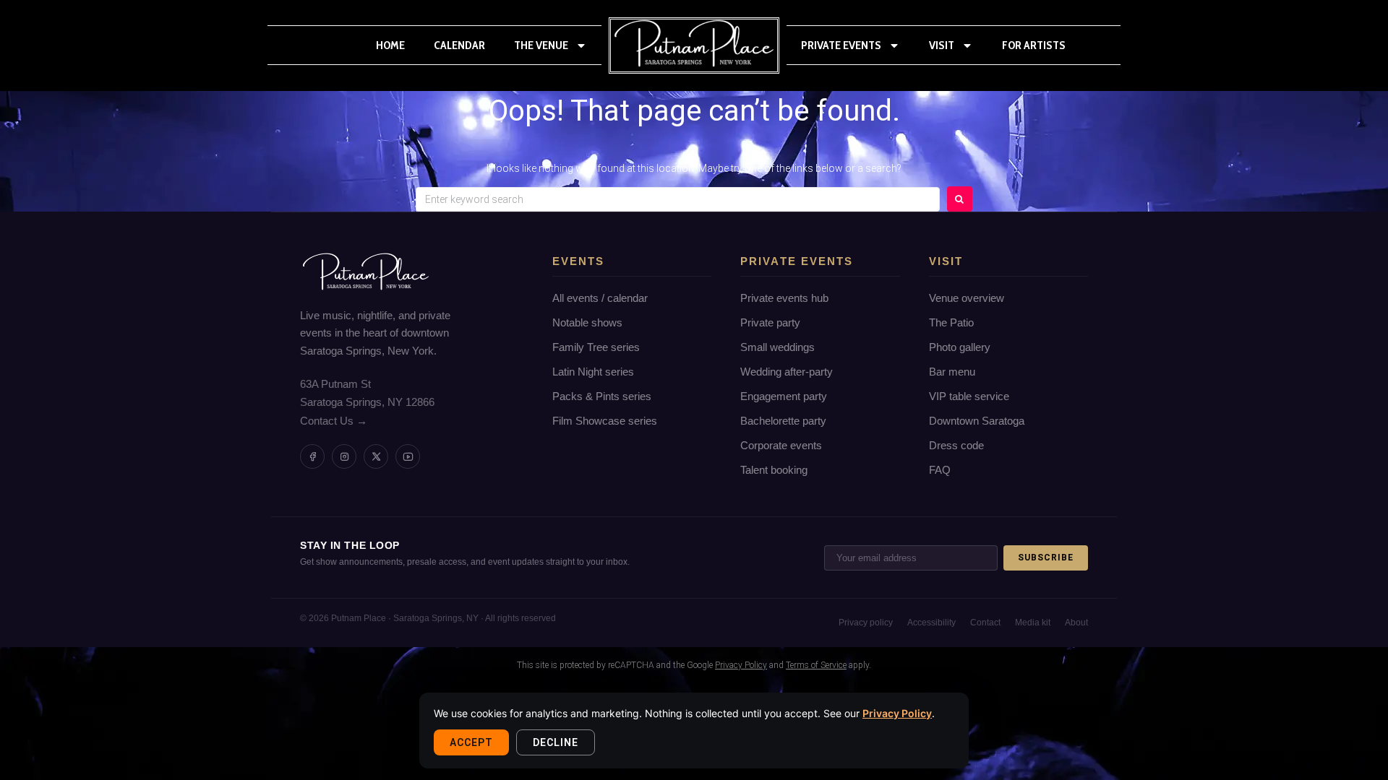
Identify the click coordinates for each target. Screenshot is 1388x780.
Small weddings (777, 347)
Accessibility (931, 623)
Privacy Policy (897, 713)
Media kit (1032, 623)
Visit (941, 45)
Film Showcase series (604, 421)
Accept (471, 742)
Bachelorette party (783, 421)
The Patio (951, 322)
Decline (555, 742)
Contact (985, 623)
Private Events (841, 45)
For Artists (1034, 45)
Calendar (459, 45)
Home (390, 45)
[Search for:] (678, 199)
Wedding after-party (786, 371)
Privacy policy (866, 623)
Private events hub (784, 298)
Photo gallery (959, 347)
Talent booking (773, 470)
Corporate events (781, 445)
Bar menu (952, 371)
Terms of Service (816, 665)
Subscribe (1046, 557)
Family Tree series (596, 347)
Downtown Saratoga (976, 421)
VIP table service (969, 396)
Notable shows (587, 322)
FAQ (940, 470)
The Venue (541, 45)
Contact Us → (333, 421)
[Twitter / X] (376, 456)
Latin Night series (593, 371)
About (1076, 623)
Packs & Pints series (601, 396)
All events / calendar (600, 298)
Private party (770, 322)
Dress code (956, 445)
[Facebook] (312, 456)
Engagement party (783, 396)
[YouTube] (407, 456)
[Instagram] (344, 456)
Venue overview (966, 298)
